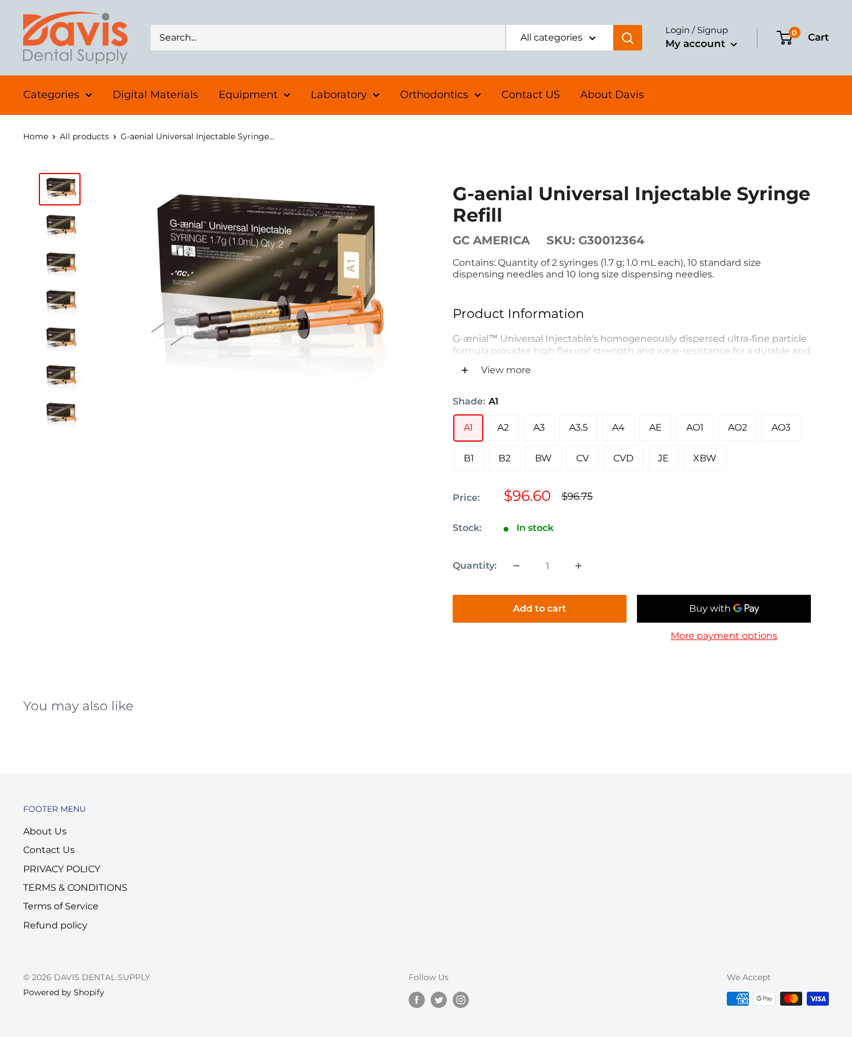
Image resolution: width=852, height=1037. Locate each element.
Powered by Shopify (63, 992)
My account (696, 43)
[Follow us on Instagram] (461, 1000)
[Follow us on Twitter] (439, 1000)
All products (84, 136)
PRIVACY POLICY (61, 869)
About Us (45, 831)
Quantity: (475, 565)
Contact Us (49, 849)
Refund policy (55, 925)
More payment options (724, 635)
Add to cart (539, 608)
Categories (51, 94)
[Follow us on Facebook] (417, 1000)
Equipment (248, 94)
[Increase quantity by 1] (578, 566)
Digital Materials (155, 94)
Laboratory (339, 94)
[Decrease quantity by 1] (516, 566)
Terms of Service (61, 906)
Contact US (530, 94)
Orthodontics (434, 94)
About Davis (612, 94)
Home (35, 136)
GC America (491, 240)
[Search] (627, 37)
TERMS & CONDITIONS (75, 887)
